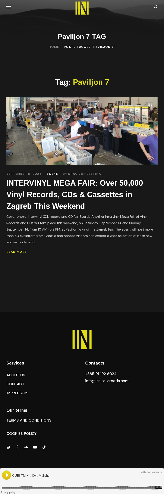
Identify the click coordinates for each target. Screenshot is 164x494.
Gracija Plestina (84, 174)
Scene (52, 174)
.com (107, 380)
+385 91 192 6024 (101, 373)
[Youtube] (35, 447)
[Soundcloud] (26, 447)
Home (54, 47)
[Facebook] (17, 447)
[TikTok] (44, 447)
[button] (155, 6)
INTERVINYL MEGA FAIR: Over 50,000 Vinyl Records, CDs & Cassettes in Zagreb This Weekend (74, 194)
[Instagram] (8, 447)
